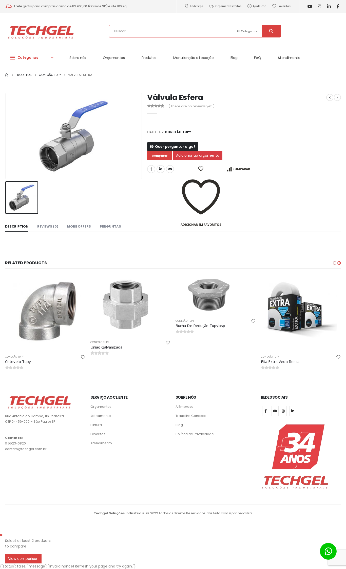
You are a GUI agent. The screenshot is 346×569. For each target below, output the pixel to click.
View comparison (23, 558)
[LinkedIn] (329, 6)
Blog (234, 57)
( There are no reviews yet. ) (191, 106)
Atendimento (289, 57)
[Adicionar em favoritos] (82, 357)
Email (170, 169)
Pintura (96, 424)
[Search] (271, 31)
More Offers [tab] (79, 226)
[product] (45, 313)
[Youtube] (309, 6)
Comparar (241, 169)
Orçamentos (114, 57)
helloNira (245, 513)
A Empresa (185, 406)
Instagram (283, 411)
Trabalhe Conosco (191, 415)
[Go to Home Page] (7, 75)
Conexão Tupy (178, 132)
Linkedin (292, 411)
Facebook (151, 169)
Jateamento (100, 415)
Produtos (149, 57)
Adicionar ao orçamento (197, 155)
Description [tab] (16, 226)
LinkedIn (161, 169)
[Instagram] (319, 6)
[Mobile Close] (1, 535)
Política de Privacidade (195, 434)
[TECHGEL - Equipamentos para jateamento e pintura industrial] (40, 32)
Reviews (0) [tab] (47, 226)
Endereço (196, 6)
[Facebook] (338, 6)
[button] (334, 263)
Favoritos (284, 6)
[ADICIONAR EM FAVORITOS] (201, 169)
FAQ (257, 57)
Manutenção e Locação (193, 57)
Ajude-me (259, 6)
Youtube (275, 411)
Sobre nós (77, 57)
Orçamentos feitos (228, 6)
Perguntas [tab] (110, 226)
